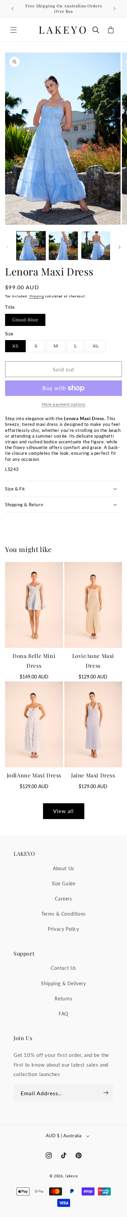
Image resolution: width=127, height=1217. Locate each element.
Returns (63, 998)
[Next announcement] (114, 8)
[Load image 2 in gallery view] (63, 245)
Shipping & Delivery (63, 983)
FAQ (63, 1014)
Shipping (36, 296)
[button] (13, 30)
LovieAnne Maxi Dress (93, 660)
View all (63, 811)
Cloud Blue (28, 321)
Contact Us (63, 968)
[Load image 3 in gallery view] (95, 245)
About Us (63, 868)
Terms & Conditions (63, 914)
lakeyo (71, 1176)
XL (99, 347)
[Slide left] (7, 247)
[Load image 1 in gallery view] (31, 245)
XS (19, 347)
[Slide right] (119, 247)
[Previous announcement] (12, 8)
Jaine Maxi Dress (93, 775)
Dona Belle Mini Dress (34, 660)
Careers (63, 898)
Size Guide (64, 883)
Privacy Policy (63, 929)
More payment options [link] (64, 404)
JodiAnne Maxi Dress (34, 775)
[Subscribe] (105, 1093)
